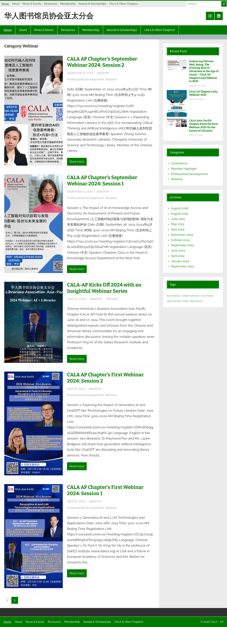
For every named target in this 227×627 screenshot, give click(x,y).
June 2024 (178, 250)
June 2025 (178, 219)
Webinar (111, 79)
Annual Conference (190, 296)
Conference (179, 163)
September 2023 (182, 266)
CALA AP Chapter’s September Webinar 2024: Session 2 (102, 62)
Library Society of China (177, 301)
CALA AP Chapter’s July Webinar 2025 (203, 93)
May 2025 (177, 224)
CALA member (207, 296)
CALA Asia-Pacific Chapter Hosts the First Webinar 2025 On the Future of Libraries (203, 125)
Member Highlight (184, 168)
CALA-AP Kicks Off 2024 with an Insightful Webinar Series (104, 288)
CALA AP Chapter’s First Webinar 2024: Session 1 (105, 490)
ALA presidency (174, 296)
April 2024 (177, 256)
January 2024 (180, 261)
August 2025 (179, 213)
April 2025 (177, 229)
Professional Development (85, 79)
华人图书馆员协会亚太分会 (49, 15)
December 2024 (182, 234)
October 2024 (180, 240)
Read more (77, 161)
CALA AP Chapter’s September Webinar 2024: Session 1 (102, 181)
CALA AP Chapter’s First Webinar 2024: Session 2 (105, 378)
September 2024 (182, 245)
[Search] (224, 4)
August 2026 (179, 208)
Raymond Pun (196, 301)
